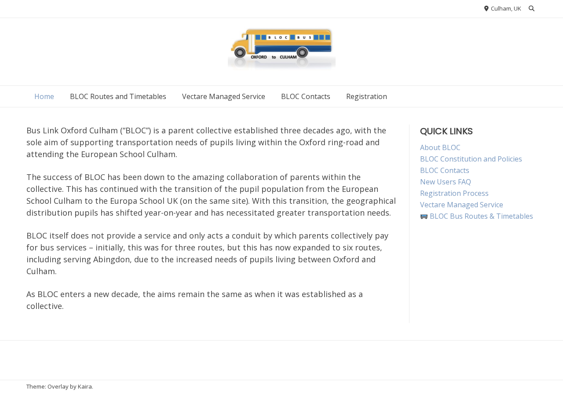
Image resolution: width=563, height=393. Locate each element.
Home (44, 96)
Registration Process (454, 193)
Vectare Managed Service (223, 96)
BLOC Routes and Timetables (118, 96)
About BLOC (440, 147)
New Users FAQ (445, 182)
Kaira (85, 386)
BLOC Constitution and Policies (471, 159)
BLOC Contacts (305, 96)
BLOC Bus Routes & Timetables (480, 216)
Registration (366, 96)
